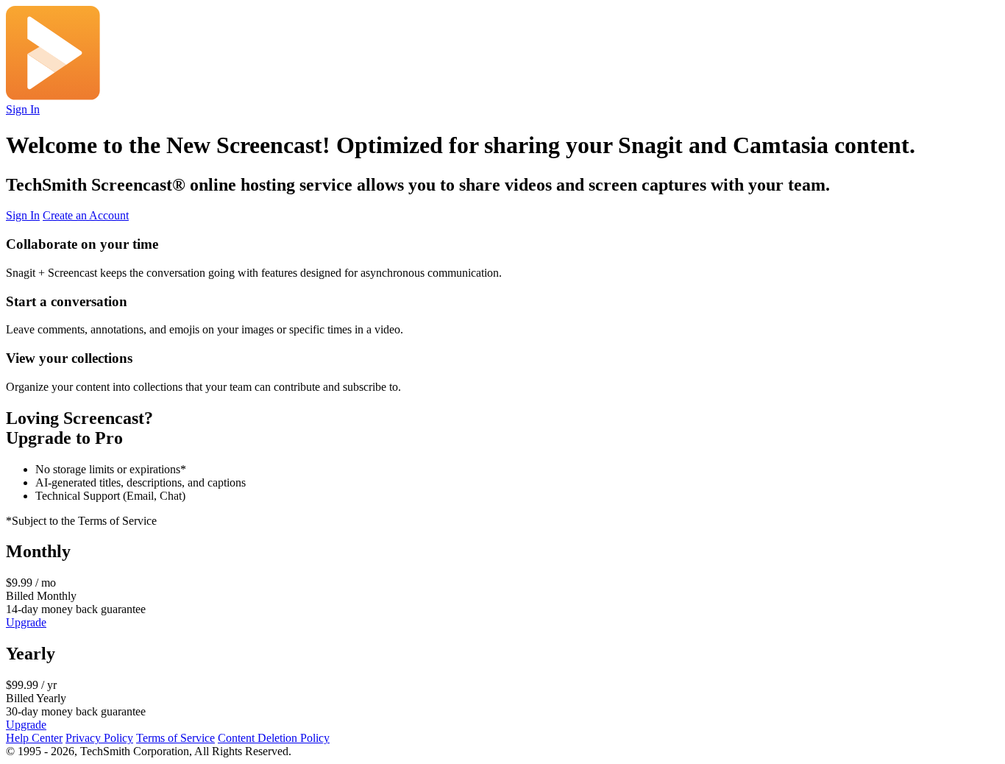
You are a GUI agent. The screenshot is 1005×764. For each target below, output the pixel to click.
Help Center (34, 738)
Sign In (23, 109)
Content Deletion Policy (274, 738)
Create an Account (86, 215)
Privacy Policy (99, 738)
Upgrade (26, 622)
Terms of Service (175, 738)
